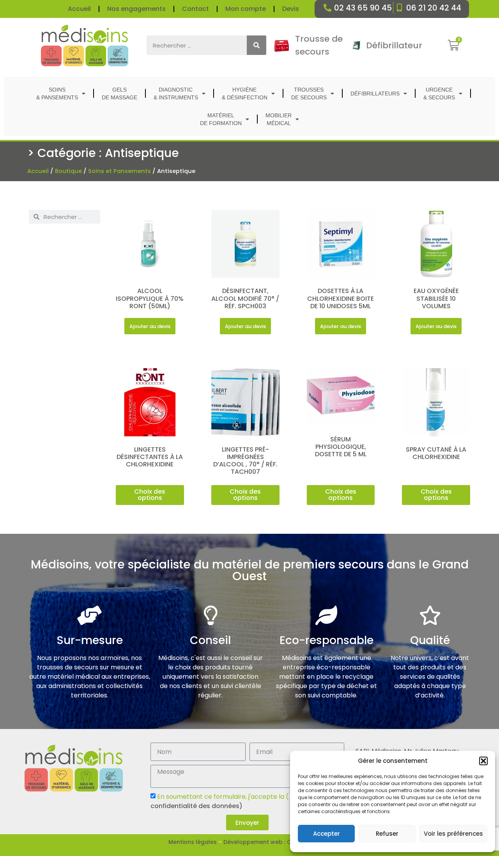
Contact (195, 8)
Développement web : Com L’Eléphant (277, 842)
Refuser (387, 834)
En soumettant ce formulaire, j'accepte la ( (239, 801)
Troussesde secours (309, 93)
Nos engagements (136, 8)
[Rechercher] (256, 45)
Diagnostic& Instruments (176, 93)
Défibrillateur (394, 45)
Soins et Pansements (119, 171)
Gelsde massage (119, 93)
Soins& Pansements (57, 93)
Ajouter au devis (149, 326)
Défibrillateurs (375, 93)
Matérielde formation (221, 119)
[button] (483, 761)
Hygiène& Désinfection (244, 93)
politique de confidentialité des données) (239, 801)
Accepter (326, 834)
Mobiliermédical (278, 119)
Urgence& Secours (439, 93)
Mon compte (245, 8)
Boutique (68, 171)
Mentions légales (192, 842)
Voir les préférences (453, 834)
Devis (290, 8)
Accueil (79, 8)
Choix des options (149, 494)
